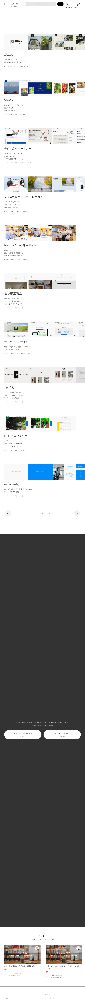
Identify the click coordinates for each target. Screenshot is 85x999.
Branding (30, 4)
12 (49, 513)
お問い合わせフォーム (22, 734)
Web (37, 4)
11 (46, 513)
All (24, 4)
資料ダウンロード (62, 734)
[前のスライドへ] (5, 962)
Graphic (44, 4)
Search (60, 4)
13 (52, 513)
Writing (52, 4)
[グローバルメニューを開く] (6, 4)
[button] (9, 42)
